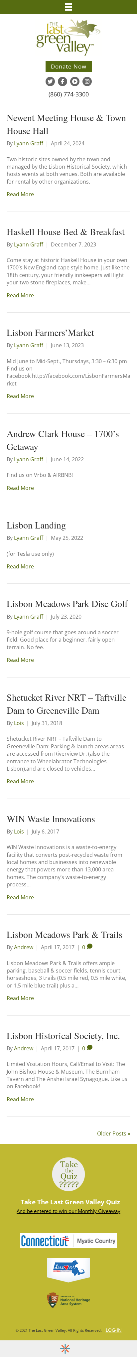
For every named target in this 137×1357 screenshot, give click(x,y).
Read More (20, 194)
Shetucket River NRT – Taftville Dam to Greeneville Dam (66, 703)
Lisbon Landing (36, 525)
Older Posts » (113, 1133)
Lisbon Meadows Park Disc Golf (67, 603)
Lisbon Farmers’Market (50, 332)
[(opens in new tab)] (68, 1240)
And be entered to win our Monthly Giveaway (68, 1211)
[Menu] (68, 7)
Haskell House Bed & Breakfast (66, 231)
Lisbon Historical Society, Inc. (63, 1035)
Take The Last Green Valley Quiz (70, 1202)
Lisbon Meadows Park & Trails (64, 934)
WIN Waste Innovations (51, 818)
